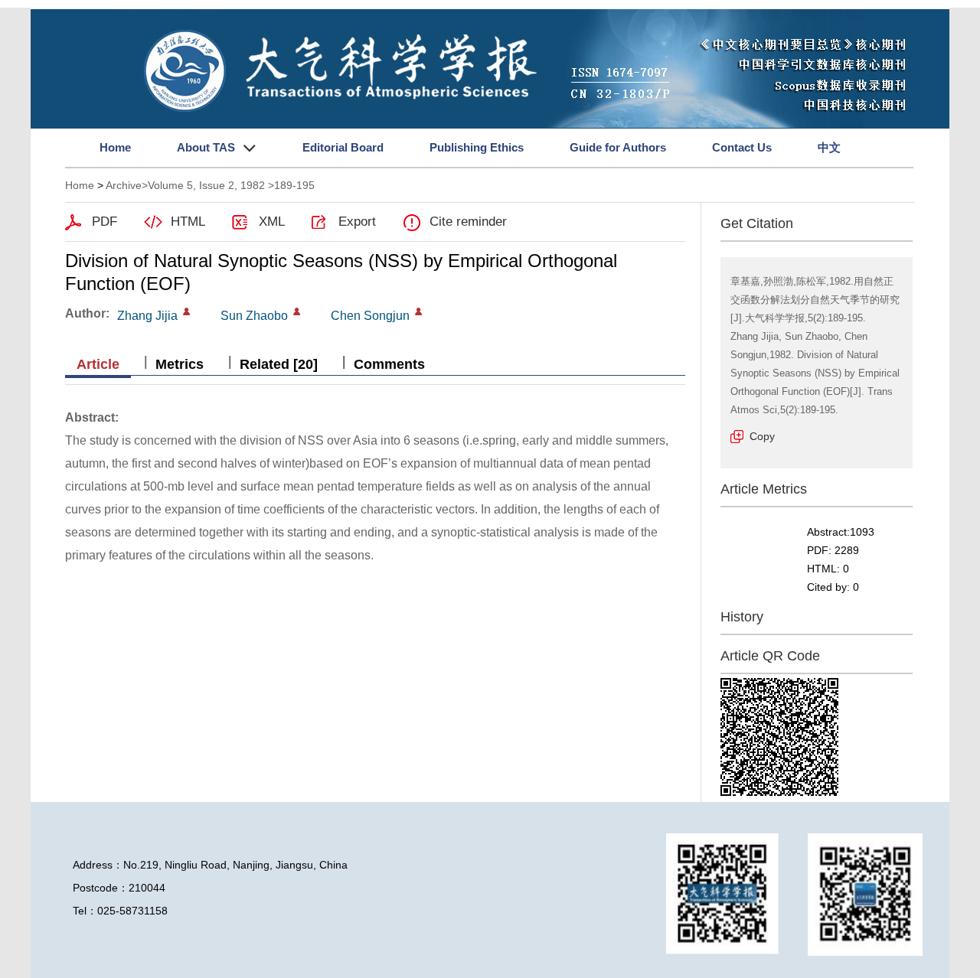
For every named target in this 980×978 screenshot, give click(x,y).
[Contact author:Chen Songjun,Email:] (418, 311)
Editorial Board (343, 147)
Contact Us (742, 147)
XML (272, 221)
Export (357, 221)
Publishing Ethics (477, 147)
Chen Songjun (370, 315)
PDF (104, 221)
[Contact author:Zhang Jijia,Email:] (186, 311)
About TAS (206, 147)
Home (115, 147)
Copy (762, 436)
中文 (829, 147)
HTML (188, 221)
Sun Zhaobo (254, 315)
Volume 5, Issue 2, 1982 (206, 185)
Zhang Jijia (147, 315)
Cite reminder (468, 221)
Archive (124, 185)
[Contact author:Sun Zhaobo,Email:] (296, 311)
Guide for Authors (618, 147)
